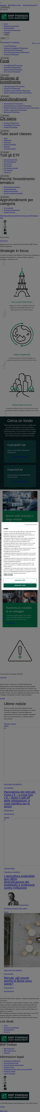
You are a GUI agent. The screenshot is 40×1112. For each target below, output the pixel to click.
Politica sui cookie (8, 575)
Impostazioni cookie (20, 580)
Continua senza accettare (31, 524)
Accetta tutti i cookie (20, 585)
